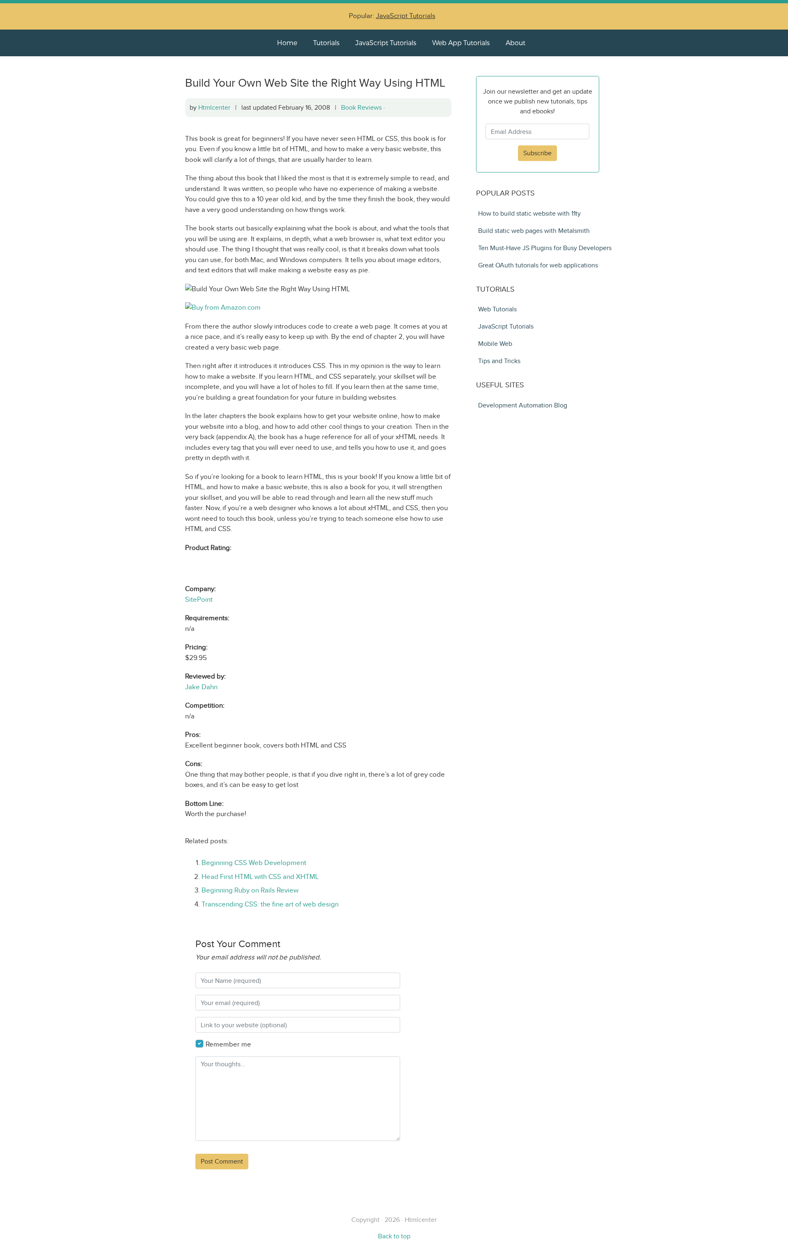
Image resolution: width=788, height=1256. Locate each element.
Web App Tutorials (461, 42)
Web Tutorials (497, 309)
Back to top (394, 1236)
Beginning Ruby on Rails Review (250, 890)
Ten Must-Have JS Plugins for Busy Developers (545, 247)
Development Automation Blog (522, 405)
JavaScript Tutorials (405, 16)
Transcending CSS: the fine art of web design (270, 904)
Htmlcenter (214, 107)
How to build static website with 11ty (529, 213)
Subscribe (537, 153)
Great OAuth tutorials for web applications (538, 265)
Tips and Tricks (499, 360)
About (515, 42)
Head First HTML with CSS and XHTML (260, 877)
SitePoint (199, 599)
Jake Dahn (201, 687)
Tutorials (326, 42)
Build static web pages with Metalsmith (534, 230)
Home (287, 42)
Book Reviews (361, 107)
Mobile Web (495, 343)
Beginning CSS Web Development (254, 863)
